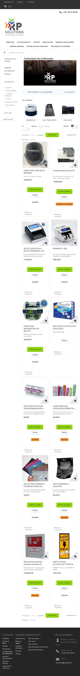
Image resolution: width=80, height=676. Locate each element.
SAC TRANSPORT (9, 71)
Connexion (31, 2)
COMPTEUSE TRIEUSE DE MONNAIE (34, 171)
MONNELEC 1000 (60, 248)
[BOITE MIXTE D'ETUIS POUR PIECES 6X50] (64, 311)
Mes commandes (34, 638)
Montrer (34, 126)
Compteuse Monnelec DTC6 (64, 170)
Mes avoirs (32, 641)
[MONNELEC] (31, 110)
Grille (72, 128)
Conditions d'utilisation (9, 95)
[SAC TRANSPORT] (49, 110)
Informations (9, 82)
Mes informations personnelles (38, 647)
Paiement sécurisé (11, 102)
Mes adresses (33, 644)
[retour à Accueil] (5, 52)
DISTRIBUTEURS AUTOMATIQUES (37, 46)
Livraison (9, 87)
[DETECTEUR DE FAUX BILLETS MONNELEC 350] (35, 233)
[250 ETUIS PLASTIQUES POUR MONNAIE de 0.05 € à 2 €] (35, 390)
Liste (76, 128)
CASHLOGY (7, 74)
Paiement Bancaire (17, 46)
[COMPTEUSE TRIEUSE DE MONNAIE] (35, 155)
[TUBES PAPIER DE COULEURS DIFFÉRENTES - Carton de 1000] (64, 390)
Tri (23, 126)
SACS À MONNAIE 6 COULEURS (61, 485)
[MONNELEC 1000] (64, 233)
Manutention (48, 42)
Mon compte (35, 634)
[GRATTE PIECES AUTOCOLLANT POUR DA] (64, 546)
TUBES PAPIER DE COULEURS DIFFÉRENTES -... (64, 407)
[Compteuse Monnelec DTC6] (64, 155)
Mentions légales (11, 91)
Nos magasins (10, 105)
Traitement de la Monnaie (60, 46)
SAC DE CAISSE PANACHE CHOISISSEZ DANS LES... (34, 485)
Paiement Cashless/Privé (65, 42)
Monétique (10, 42)
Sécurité (36, 42)
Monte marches (8, 119)
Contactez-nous (9, 2)
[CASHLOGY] (68, 110)
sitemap (18, 654)
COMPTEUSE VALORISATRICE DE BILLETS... (31, 328)
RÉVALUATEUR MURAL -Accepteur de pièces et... (33, 563)
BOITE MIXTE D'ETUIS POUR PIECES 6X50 (64, 327)
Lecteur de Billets (24, 42)
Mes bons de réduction (36, 650)
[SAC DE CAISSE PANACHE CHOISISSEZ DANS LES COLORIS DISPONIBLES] (35, 468)
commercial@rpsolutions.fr (64, 663)
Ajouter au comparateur (28, 213)
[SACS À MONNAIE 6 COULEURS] (64, 468)
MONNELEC (7, 68)
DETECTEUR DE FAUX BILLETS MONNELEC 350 (34, 249)
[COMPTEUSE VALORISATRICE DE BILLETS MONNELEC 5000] (35, 311)
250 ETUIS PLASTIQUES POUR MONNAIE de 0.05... (34, 407)
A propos (9, 99)
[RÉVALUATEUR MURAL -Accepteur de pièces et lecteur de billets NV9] (35, 546)
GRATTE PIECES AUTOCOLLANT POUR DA (63, 563)
